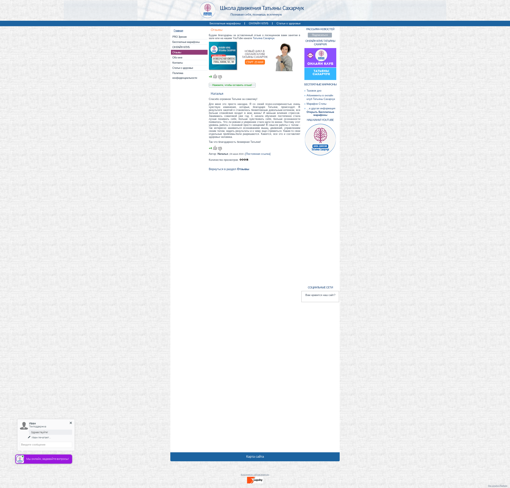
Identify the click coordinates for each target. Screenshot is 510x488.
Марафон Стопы (316, 103)
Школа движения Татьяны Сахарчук (262, 8)
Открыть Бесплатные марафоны (320, 113)
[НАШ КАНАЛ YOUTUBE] (320, 155)
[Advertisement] (189, 143)
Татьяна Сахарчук (264, 38)
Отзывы (217, 30)
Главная (178, 30)
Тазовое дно (314, 90)
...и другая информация (321, 108)
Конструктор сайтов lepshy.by (255, 474)
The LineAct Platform (497, 486)
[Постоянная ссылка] (258, 153)
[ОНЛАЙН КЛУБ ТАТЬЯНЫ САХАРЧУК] (320, 79)
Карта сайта (255, 456)
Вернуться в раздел (229, 169)
